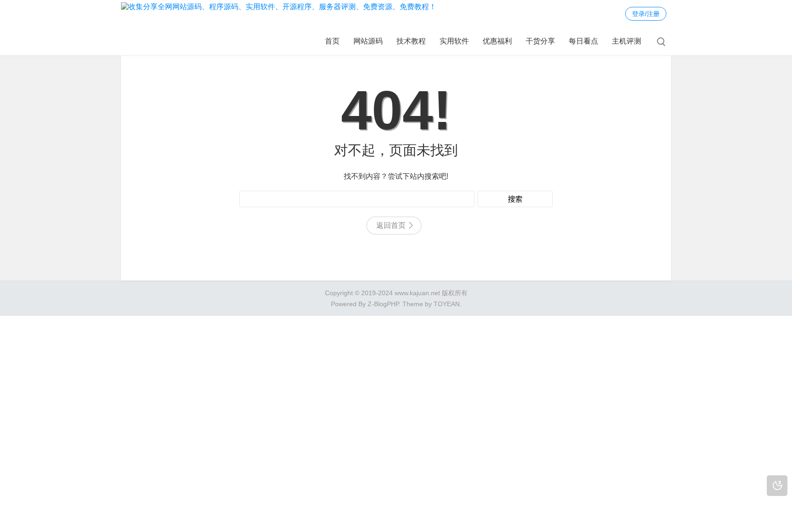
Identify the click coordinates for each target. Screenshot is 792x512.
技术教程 (411, 41)
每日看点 (583, 41)
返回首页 (391, 225)
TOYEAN (447, 304)
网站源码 (368, 41)
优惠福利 (497, 41)
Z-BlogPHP (383, 304)
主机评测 (626, 41)
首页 (332, 41)
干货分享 (540, 41)
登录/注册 (646, 13)
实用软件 (454, 41)
